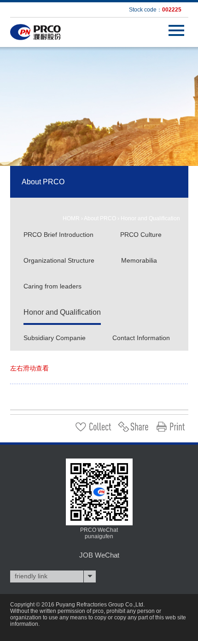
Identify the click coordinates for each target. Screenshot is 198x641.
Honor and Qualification (150, 218)
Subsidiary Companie (54, 337)
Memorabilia (139, 260)
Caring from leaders (52, 286)
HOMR (71, 218)
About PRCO (100, 218)
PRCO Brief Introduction (58, 234)
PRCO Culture (141, 234)
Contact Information (141, 337)
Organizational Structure (58, 260)
